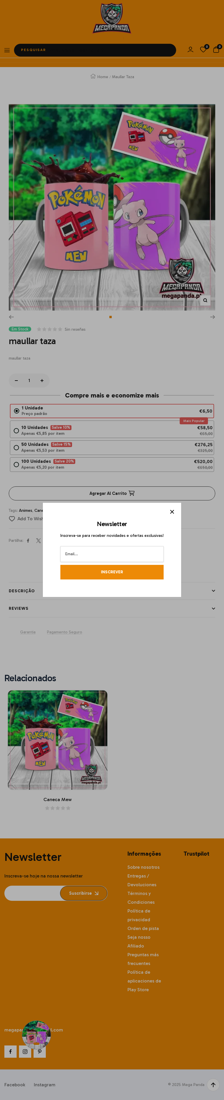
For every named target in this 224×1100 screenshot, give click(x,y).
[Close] (172, 512)
